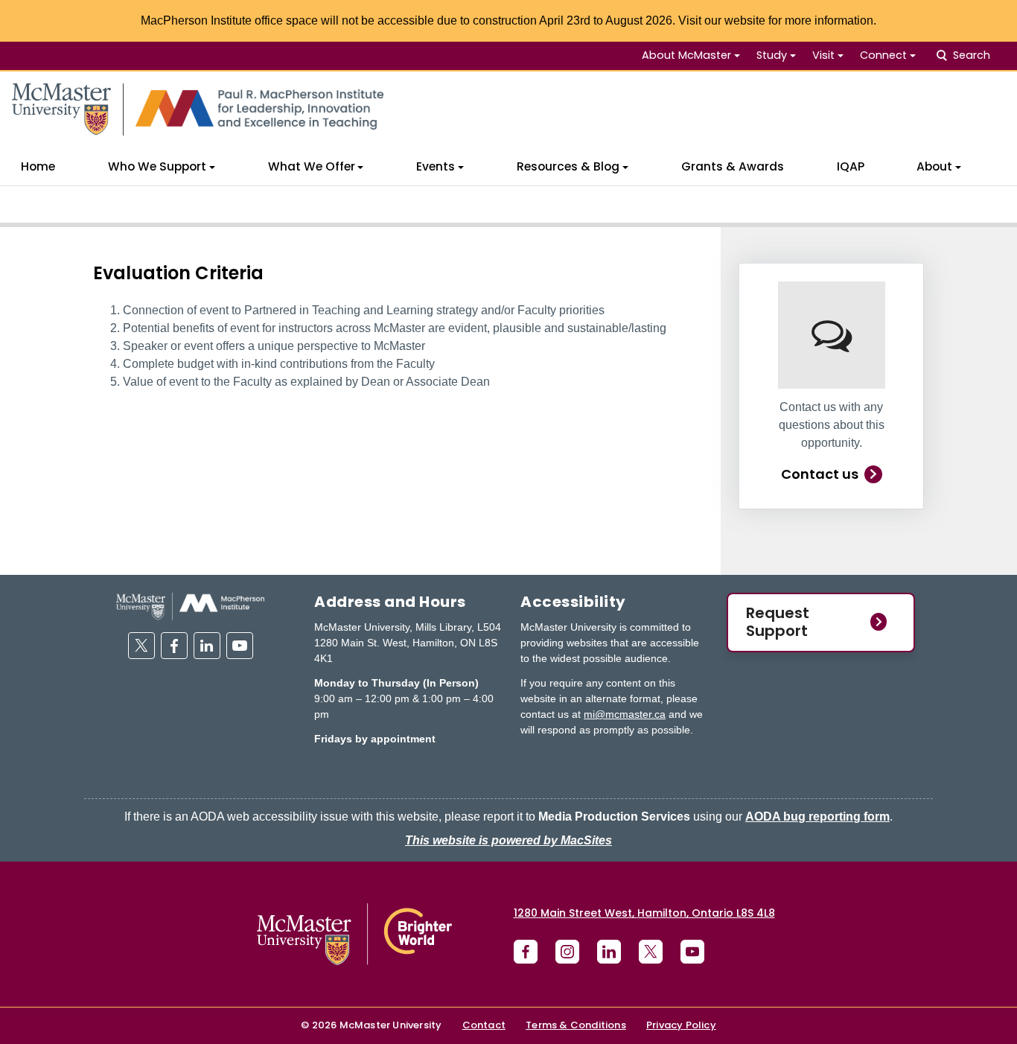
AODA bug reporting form (817, 816)
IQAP (850, 166)
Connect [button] (883, 55)
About (934, 166)
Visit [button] (823, 55)
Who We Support (157, 166)
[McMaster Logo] (354, 934)
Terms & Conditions (576, 1025)
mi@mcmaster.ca (625, 714)
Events (435, 166)
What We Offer (311, 166)
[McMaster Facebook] (526, 952)
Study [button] (771, 55)
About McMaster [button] (686, 55)
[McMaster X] (651, 952)
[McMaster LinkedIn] (609, 952)
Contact (484, 1025)
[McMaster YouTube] (692, 952)
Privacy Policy (681, 1025)
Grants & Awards (732, 166)
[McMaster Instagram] (567, 952)
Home (38, 166)
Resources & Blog (568, 166)
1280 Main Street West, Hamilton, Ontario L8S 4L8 (644, 912)
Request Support (777, 621)
